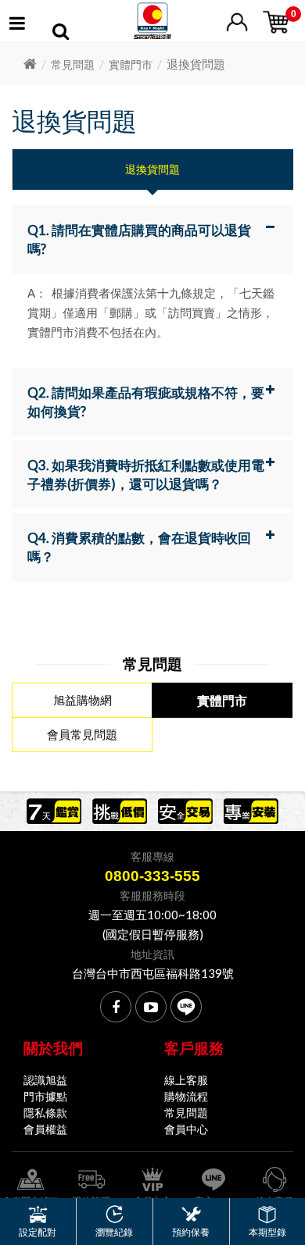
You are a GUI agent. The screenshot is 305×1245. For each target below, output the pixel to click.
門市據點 (45, 1096)
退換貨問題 (152, 169)
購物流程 (186, 1096)
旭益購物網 (82, 700)
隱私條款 (45, 1112)
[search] (60, 33)
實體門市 (130, 64)
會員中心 (186, 1129)
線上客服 (186, 1079)
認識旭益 (45, 1079)
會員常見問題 (82, 734)
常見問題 (73, 64)
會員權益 (45, 1129)
